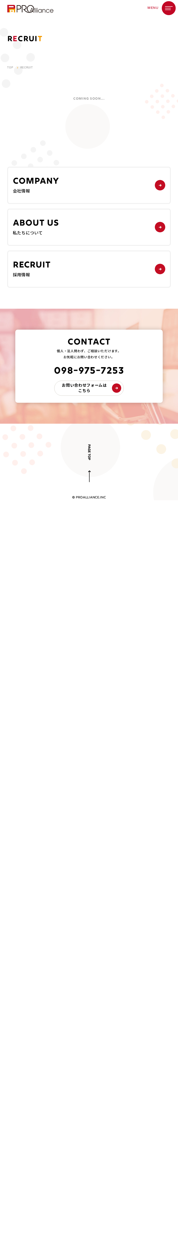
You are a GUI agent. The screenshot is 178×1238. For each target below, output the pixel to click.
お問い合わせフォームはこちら (84, 388)
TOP (10, 67)
